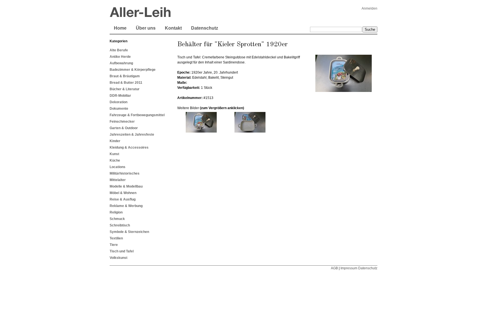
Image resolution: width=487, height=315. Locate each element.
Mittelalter (118, 180)
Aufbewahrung (121, 63)
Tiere (114, 245)
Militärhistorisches (125, 173)
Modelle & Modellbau (126, 186)
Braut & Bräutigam (125, 76)
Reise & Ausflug (123, 199)
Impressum (348, 268)
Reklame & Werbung (126, 206)
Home (120, 28)
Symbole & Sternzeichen (129, 232)
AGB (334, 268)
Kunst (114, 154)
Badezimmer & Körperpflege (133, 70)
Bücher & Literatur (125, 89)
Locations (117, 167)
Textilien (116, 238)
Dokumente (119, 109)
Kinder (115, 141)
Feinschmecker (122, 122)
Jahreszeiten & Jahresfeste (132, 134)
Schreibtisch (120, 225)
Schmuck (117, 219)
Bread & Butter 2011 (126, 83)
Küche (115, 160)
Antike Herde (120, 57)
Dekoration (118, 102)
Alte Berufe (119, 50)
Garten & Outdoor (124, 128)
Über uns (146, 28)
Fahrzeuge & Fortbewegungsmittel (137, 115)
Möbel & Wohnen (123, 193)
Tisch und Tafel (122, 251)
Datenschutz (204, 28)
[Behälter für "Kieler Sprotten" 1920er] (202, 131)
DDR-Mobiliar (120, 96)
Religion (116, 212)
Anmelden (369, 8)
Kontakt (173, 28)
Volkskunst (118, 258)
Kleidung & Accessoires (129, 147)
